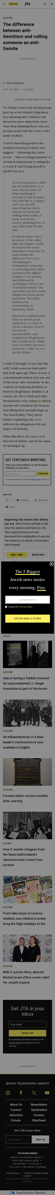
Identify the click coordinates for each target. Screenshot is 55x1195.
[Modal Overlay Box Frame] (27, 597)
